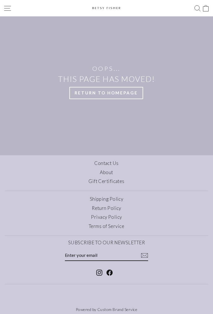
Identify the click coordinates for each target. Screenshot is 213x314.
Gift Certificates (106, 181)
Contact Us (106, 163)
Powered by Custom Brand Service (106, 309)
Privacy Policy (106, 217)
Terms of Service (106, 226)
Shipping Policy (106, 199)
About (106, 172)
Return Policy (106, 208)
